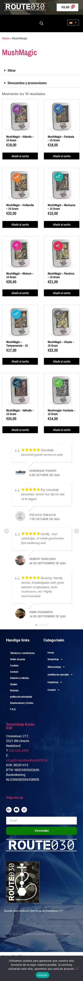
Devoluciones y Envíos (21, 703)
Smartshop (53, 659)
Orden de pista (17, 659)
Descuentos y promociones (27, 83)
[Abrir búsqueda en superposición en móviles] (41, 23)
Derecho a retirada (19, 678)
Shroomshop (54, 667)
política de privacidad (21, 696)
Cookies (14, 665)
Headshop (53, 682)
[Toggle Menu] (10, 22)
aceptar (43, 975)
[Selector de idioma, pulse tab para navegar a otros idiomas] (73, 22)
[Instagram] (24, 810)
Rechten (14, 690)
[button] (41, 70)
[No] (76, 968)
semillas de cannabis (58, 674)
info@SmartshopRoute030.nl (26, 760)
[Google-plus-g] (9, 810)
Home (5, 38)
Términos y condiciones (22, 653)
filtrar (12, 70)
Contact (14, 671)
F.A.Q (13, 709)
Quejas (13, 684)
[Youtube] (16, 810)
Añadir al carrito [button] (20, 156)
